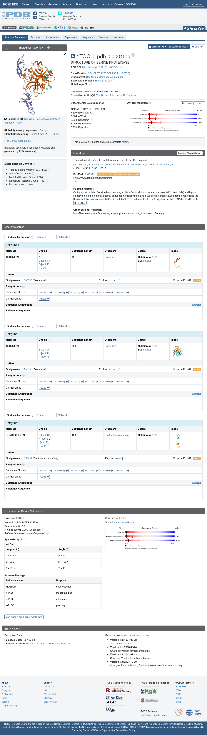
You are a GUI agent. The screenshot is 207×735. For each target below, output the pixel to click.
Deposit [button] (26, 4)
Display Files (157, 46)
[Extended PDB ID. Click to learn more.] (133, 54)
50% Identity (60, 292)
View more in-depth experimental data (24, 616)
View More (80, 203)
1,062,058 (68, 13)
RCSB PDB (10, 4)
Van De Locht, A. (105, 95)
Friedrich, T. (123, 164)
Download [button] (82, 4)
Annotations (52, 37)
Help (186, 4)
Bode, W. (132, 95)
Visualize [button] (53, 4)
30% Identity (45, 292)
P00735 (28, 280)
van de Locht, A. (82, 164)
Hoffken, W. (156, 164)
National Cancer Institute (164, 723)
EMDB (178, 701)
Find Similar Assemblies (17, 140)
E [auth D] (44, 349)
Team (4, 697)
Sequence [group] (41, 236)
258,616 (43, 13)
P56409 (28, 458)
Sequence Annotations (48, 119)
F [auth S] (44, 438)
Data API (199, 46)
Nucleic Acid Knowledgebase (154, 714)
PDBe (178, 690)
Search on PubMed (106, 174)
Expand (196, 304)
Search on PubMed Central (127, 174)
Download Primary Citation (189, 153)
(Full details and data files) (137, 635)
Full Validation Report (123, 522)
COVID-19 (131, 4)
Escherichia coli (103, 80)
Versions (118, 37)
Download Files (179, 46)
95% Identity (105, 292)
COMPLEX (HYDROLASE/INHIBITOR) (109, 73)
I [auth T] (43, 442)
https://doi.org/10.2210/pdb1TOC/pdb (102, 67)
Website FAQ (50, 694)
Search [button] (39, 4)
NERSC (94, 730)
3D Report (188, 103)
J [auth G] (44, 268)
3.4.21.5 (147, 260)
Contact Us (49, 686)
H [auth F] (44, 353)
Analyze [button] (67, 4)
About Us (6, 686)
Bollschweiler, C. (140, 164)
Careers (118, 4)
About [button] (106, 4)
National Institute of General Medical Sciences (54, 726)
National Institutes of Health (95, 726)
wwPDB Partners (184, 682)
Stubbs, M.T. (98, 164)
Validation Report (13, 122)
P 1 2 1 (25, 539)
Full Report (199, 103)
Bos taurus (92, 77)
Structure (35, 37)
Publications (7, 694)
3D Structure (64, 236)
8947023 (90, 174)
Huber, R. (120, 95)
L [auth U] (44, 446)
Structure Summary (14, 37)
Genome (103, 37)
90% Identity (90, 292)
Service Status (50, 701)
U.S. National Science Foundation (66, 723)
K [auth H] (44, 357)
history (125, 142)
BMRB (178, 697)
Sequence (87, 37)
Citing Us (6, 690)
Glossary (48, 697)
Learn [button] (95, 4)
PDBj (177, 694)
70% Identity (75, 292)
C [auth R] (44, 435)
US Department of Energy (114, 723)
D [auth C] (44, 260)
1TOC (76, 181)
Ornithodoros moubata (111, 77)
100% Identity (121, 292)
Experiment (70, 37)
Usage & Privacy (9, 705)
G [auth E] (44, 264)
